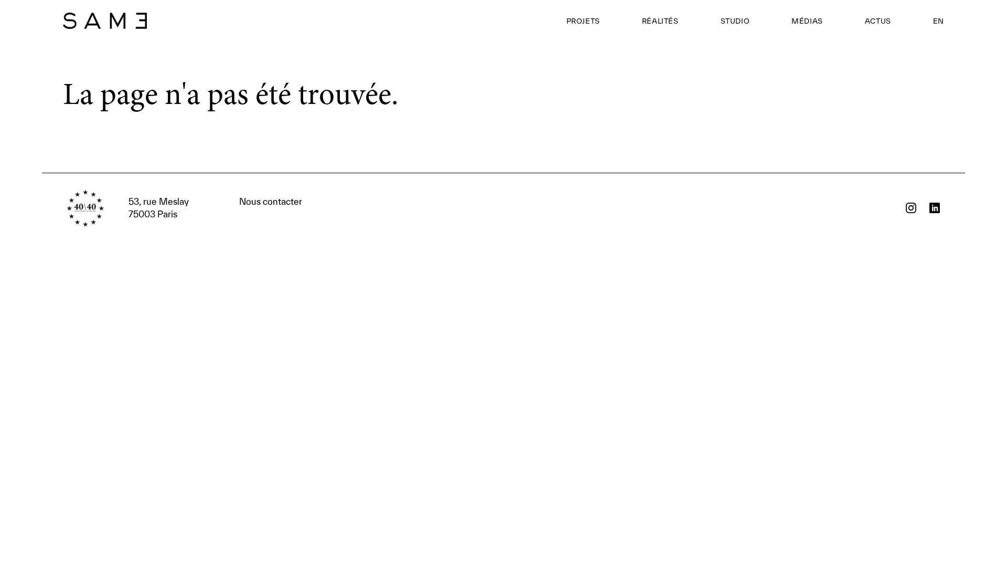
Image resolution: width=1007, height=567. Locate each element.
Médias (807, 21)
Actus (878, 21)
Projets (583, 21)
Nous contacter (215, 207)
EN (938, 21)
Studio (735, 21)
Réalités (660, 21)
